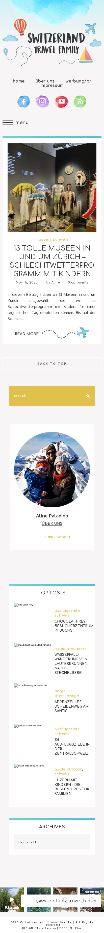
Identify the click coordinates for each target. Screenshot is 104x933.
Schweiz (61, 239)
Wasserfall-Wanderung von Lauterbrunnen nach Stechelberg (71, 664)
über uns (52, 523)
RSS (80, 101)
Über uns (45, 81)
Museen (43, 239)
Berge (60, 691)
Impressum (52, 85)
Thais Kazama (45, 928)
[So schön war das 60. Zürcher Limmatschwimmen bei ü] (39, 899)
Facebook (23, 101)
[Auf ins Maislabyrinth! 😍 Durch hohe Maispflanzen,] (12, 899)
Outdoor (62, 649)
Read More (27, 334)
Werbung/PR (78, 81)
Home (19, 81)
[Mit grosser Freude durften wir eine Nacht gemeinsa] (65, 899)
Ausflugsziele (67, 611)
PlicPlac (75, 928)
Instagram (42, 101)
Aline (55, 282)
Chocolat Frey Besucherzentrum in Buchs (74, 626)
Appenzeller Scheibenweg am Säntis (72, 706)
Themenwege (67, 696)
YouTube (61, 101)
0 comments (78, 282)
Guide (60, 769)
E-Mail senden (57, 537)
